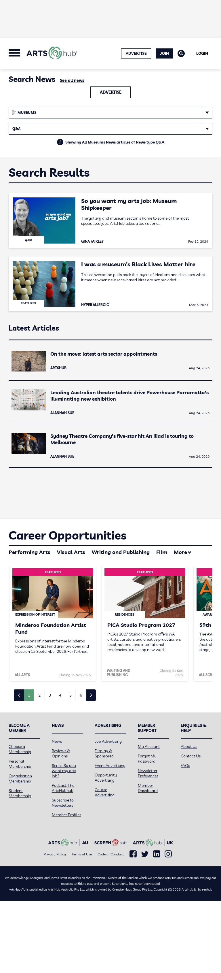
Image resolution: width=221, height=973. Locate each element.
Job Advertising (108, 741)
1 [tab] (29, 695)
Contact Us (191, 756)
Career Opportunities (67, 535)
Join (164, 53)
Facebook (133, 854)
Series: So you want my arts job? (64, 770)
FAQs (185, 765)
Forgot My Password (147, 758)
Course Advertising (105, 792)
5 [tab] (70, 695)
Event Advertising (110, 765)
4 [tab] (60, 695)
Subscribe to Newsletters (63, 802)
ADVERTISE (136, 53)
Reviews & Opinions (61, 753)
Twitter (145, 854)
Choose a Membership (20, 749)
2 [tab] (39, 695)
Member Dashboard (148, 788)
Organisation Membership (20, 778)
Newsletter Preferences (148, 773)
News (57, 741)
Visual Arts (71, 552)
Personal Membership (20, 764)
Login (202, 53)
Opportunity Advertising (106, 777)
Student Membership (20, 793)
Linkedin (156, 854)
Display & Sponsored (104, 753)
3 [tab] (50, 695)
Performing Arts (29, 552)
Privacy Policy (55, 854)
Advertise (110, 92)
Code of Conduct (111, 854)
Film (161, 552)
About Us (189, 746)
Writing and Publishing (121, 552)
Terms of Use (82, 854)
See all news (72, 80)
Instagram (168, 854)
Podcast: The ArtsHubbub (63, 788)
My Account (149, 746)
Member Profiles (66, 814)
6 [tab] (81, 695)
